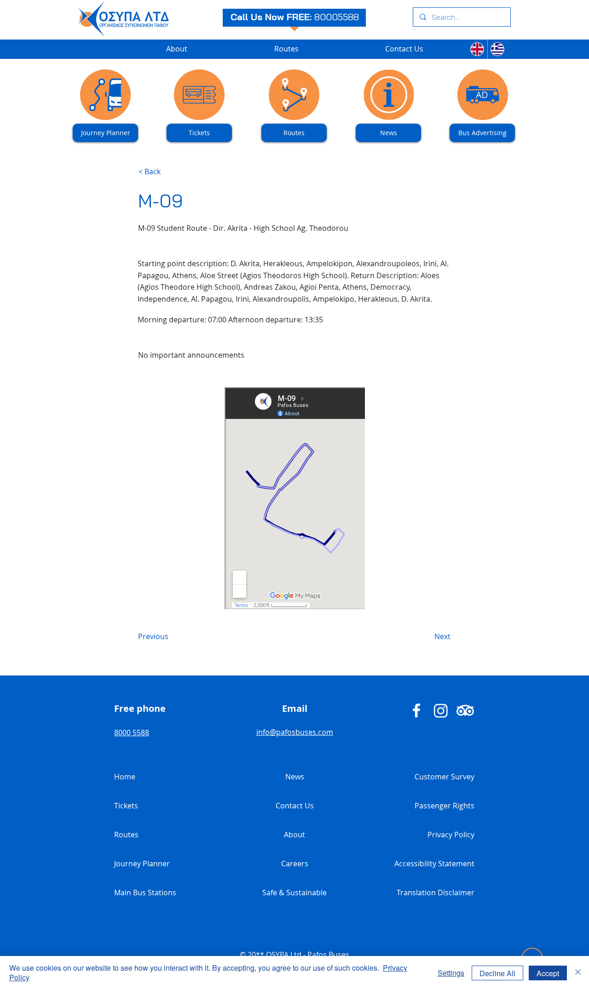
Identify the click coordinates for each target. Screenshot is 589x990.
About (294, 835)
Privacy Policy (450, 835)
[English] (477, 49)
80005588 (336, 17)
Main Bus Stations (145, 892)
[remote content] (295, 499)
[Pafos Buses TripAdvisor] (465, 710)
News (294, 777)
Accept (548, 973)
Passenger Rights (444, 806)
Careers (294, 863)
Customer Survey (444, 777)
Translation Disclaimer (435, 892)
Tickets (126, 806)
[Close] (577, 973)
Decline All (497, 973)
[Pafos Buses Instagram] (441, 710)
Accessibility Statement (434, 863)
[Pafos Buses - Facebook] (416, 710)
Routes (126, 835)
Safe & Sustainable (294, 892)
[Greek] (497, 49)
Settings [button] (451, 972)
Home (124, 777)
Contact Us (295, 806)
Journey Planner (142, 863)
